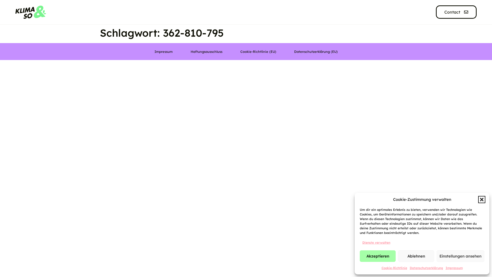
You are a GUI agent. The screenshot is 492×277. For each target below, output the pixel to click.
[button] (481, 199)
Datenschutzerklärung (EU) (316, 52)
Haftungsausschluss (206, 52)
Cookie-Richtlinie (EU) (258, 52)
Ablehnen (416, 256)
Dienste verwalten (376, 242)
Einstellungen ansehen (460, 256)
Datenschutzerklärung (426, 268)
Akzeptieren (377, 256)
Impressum (454, 268)
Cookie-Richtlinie (394, 268)
